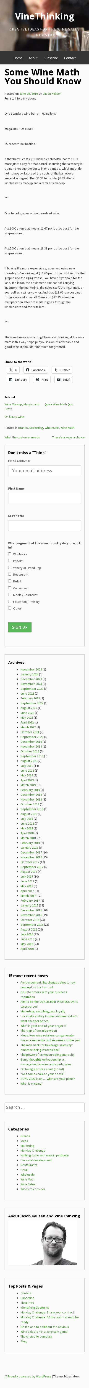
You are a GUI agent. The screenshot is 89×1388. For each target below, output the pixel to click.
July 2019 (27, 766)
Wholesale (52, 428)
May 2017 (27, 886)
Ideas (24, 1141)
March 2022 (28, 727)
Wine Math (67, 428)
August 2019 (29, 761)
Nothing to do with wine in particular (45, 1155)
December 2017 (31, 852)
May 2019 (27, 775)
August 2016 (29, 929)
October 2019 (30, 751)
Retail (24, 1170)
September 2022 (32, 703)
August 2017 (29, 872)
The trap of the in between (39, 1030)
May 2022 (27, 717)
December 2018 (31, 794)
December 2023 (31, 679)
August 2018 (29, 814)
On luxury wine (14, 417)
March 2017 (28, 896)
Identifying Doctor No (35, 1307)
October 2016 (30, 920)
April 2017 (27, 891)
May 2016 (27, 944)
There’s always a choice (68, 437)
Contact (70, 58)
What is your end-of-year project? (43, 1026)
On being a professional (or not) (42, 1069)
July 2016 (27, 934)
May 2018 (27, 828)
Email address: (19, 461)
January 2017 (29, 905)
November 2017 (31, 857)
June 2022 (27, 713)
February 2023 (30, 698)
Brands (23, 428)
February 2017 (30, 900)
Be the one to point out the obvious (45, 1327)
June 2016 (27, 939)
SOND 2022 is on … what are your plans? (48, 1079)
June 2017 (27, 881)
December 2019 (31, 742)
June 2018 (27, 823)
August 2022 (29, 708)
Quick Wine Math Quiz (59, 404)
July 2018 (27, 819)
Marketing (36, 428)
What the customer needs (22, 437)
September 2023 (32, 689)
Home (18, 58)
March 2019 (28, 785)
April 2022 (27, 722)
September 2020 (32, 737)
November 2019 (31, 746)
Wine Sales (28, 1184)
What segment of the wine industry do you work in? (44, 545)
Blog (24, 1341)
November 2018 (31, 799)
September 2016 (32, 925)
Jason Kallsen (52, 93)
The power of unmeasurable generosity (48, 1055)
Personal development (36, 1160)
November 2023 (31, 684)
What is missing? (32, 1083)
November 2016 (31, 915)
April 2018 (27, 833)
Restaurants (29, 1165)
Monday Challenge (33, 1150)
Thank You (27, 1303)
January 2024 (29, 674)
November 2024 (31, 669)
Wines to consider (33, 1189)
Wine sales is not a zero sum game (44, 1332)
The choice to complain (36, 1336)
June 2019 (27, 770)
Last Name (16, 516)
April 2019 (27, 780)
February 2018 (30, 843)
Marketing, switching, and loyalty (43, 1011)
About (33, 58)
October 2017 (30, 862)
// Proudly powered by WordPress (28, 1376)
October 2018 (30, 804)
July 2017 (27, 876)
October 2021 (30, 732)
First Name (16, 488)
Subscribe (51, 58)
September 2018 (32, 809)
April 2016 (27, 949)
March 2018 (28, 838)
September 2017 (32, 867)
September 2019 (32, 756)
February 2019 (30, 790)
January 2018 (29, 847)
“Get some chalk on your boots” (42, 1074)
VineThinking (44, 16)
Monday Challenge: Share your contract (47, 1312)
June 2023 (27, 693)
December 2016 (31, 910)
